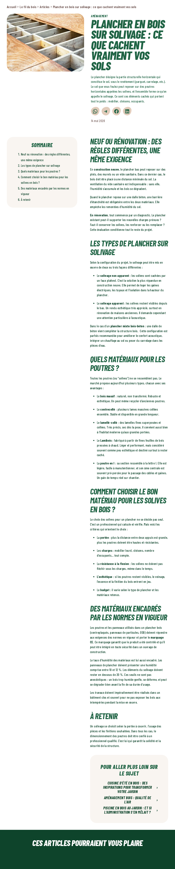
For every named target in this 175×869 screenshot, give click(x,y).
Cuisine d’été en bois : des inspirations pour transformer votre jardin (130, 787)
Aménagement (99, 16)
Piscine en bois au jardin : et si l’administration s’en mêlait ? (130, 810)
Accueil (11, 7)
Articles (45, 7)
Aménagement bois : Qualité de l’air (131, 800)
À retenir (26, 199)
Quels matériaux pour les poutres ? (40, 171)
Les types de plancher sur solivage (40, 165)
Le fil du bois (28, 7)
